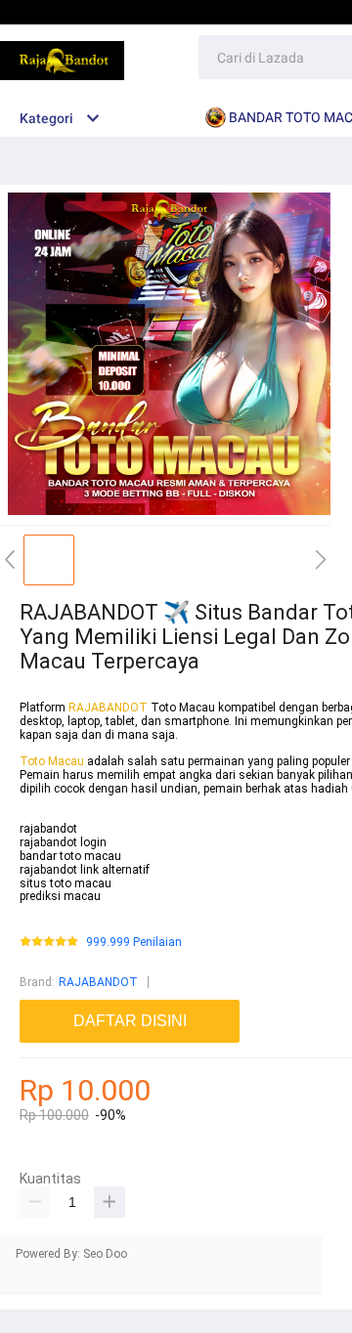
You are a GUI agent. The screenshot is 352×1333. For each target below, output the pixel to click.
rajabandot (48, 829)
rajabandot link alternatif (85, 870)
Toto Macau (53, 761)
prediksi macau (60, 896)
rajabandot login (63, 842)
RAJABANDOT (108, 707)
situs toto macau (65, 883)
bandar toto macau (70, 856)
